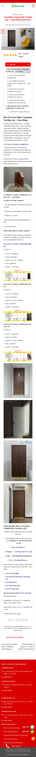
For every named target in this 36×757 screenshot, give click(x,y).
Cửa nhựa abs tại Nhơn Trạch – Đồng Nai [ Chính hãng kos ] (9, 646)
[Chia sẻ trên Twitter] (16, 620)
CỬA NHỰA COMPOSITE (19, 144)
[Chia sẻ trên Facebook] (12, 620)
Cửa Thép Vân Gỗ (25, 751)
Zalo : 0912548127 (18, 547)
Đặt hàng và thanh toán (21, 749)
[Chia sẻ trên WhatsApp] (9, 620)
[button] (2, 6)
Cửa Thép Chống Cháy (13, 585)
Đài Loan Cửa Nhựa (25, 25)
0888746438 (25, 727)
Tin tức (20, 14)
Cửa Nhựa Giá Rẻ (11, 582)
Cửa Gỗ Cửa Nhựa (25, 593)
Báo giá (15, 14)
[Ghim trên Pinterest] (23, 620)
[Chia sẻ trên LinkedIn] (26, 620)
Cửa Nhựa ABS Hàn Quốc (14, 577)
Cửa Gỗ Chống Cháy (12, 589)
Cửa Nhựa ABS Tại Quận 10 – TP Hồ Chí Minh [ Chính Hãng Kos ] (27, 646)
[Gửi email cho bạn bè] (19, 620)
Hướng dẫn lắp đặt (23, 750)
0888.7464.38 (16, 746)
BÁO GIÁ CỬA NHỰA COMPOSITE (16, 244)
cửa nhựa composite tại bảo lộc (20, 628)
